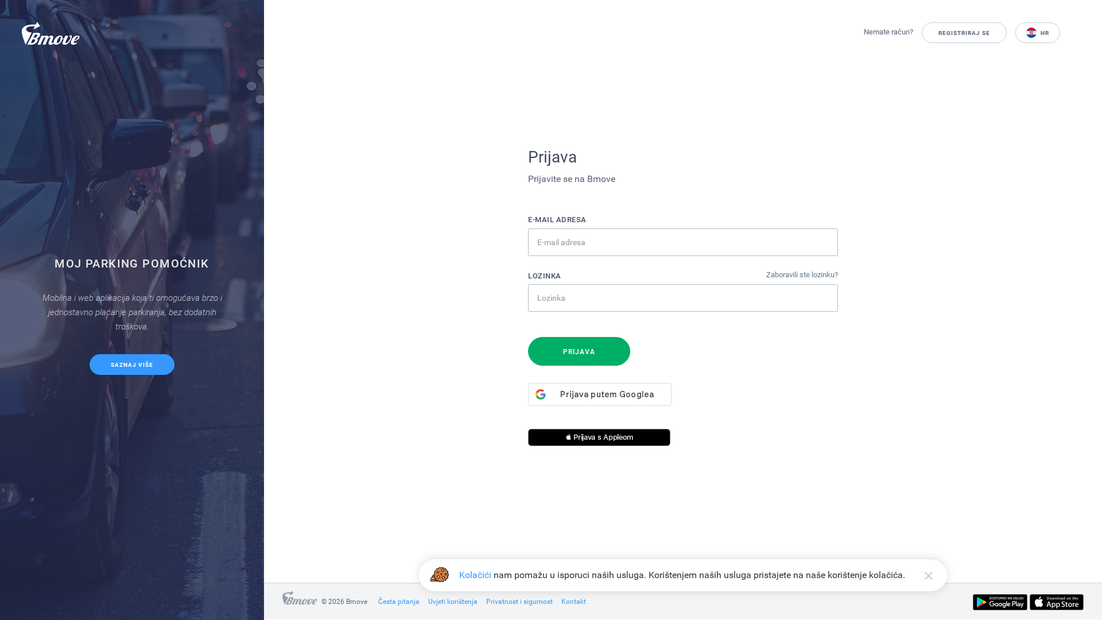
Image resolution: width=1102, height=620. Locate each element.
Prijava (579, 352)
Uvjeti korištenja (453, 602)
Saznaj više (132, 365)
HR (1044, 33)
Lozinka (544, 276)
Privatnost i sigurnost (519, 602)
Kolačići (475, 574)
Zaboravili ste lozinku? (802, 274)
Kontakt (573, 602)
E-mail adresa (557, 219)
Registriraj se (964, 33)
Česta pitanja (399, 602)
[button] (599, 437)
